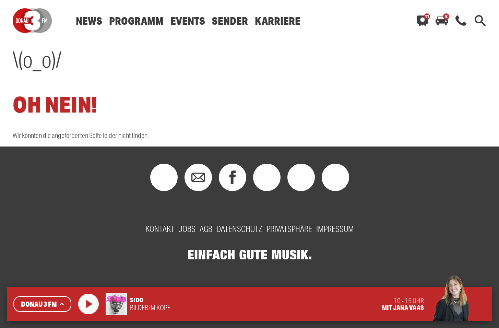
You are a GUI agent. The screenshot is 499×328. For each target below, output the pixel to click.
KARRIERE (277, 20)
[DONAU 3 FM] (32, 20)
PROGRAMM (136, 20)
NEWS (89, 20)
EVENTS (187, 20)
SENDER (230, 20)
